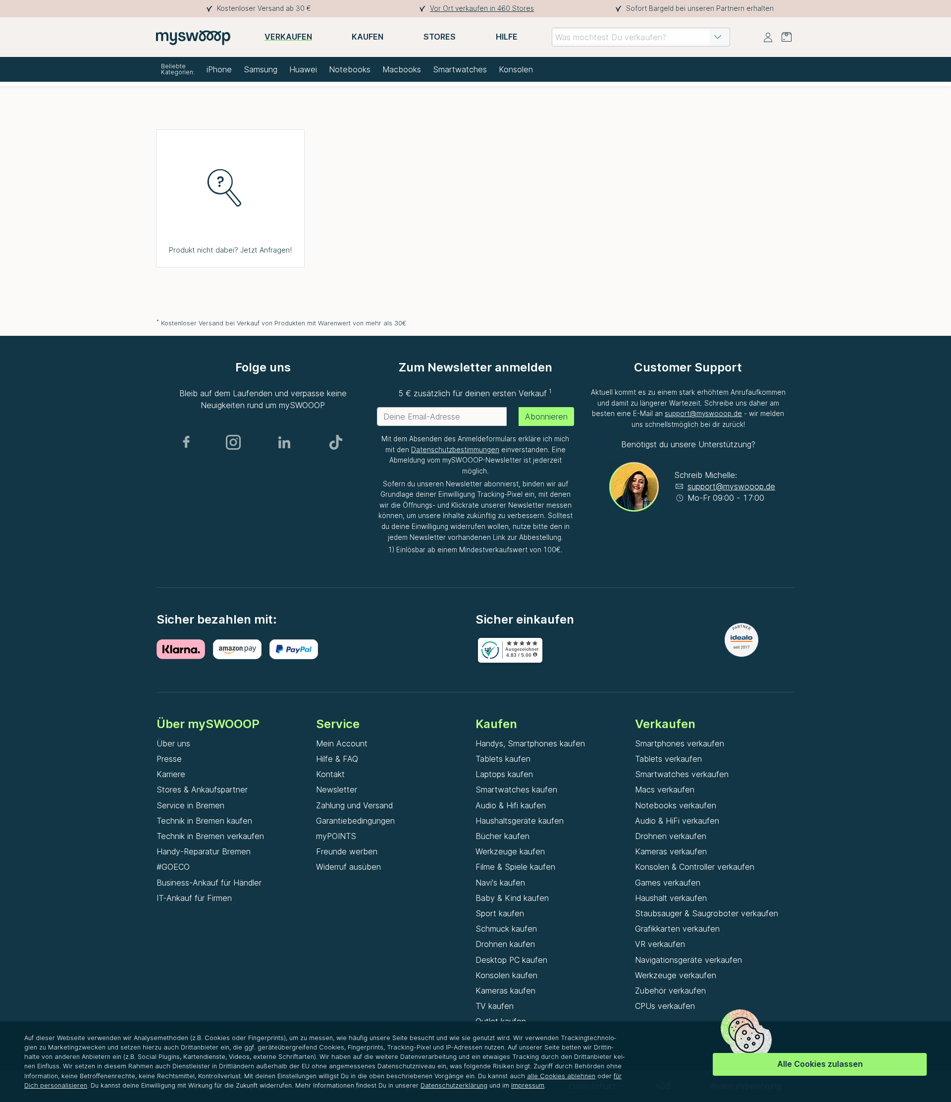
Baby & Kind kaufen (512, 898)
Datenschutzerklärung (454, 1085)
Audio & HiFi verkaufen (677, 821)
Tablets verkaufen (668, 759)
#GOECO (173, 867)
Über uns (173, 743)
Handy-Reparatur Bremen (204, 851)
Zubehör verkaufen (670, 991)
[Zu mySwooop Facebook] (186, 442)
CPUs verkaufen (665, 1006)
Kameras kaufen (505, 991)
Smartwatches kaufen (516, 789)
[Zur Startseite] (193, 37)
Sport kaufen (500, 913)
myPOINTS (336, 836)
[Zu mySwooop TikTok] (335, 442)
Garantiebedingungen (355, 821)
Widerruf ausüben (348, 867)
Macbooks (401, 69)
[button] (718, 37)
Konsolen (516, 69)
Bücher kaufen (502, 836)
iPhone (219, 69)
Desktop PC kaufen (511, 960)
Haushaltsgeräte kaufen (520, 821)
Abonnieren (546, 416)
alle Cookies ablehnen (561, 1076)
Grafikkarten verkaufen (677, 929)
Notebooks (349, 69)
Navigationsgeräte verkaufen (688, 960)
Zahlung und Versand (354, 805)
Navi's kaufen (500, 883)
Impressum (527, 1085)
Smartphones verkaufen (679, 743)
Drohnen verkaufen (670, 836)
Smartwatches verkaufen (682, 774)
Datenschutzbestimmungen (455, 450)
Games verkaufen (667, 883)
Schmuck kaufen (506, 929)
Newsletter (336, 789)
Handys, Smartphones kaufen (530, 743)
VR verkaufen (660, 944)
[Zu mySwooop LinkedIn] (284, 442)
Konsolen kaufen (506, 975)
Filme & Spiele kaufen (515, 867)
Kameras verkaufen (671, 851)
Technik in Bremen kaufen (204, 821)
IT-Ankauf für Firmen (194, 898)
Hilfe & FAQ (337, 759)
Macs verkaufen (664, 789)
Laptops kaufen (504, 774)
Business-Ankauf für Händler (209, 883)
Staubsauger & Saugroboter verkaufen (706, 913)
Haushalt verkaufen (671, 898)
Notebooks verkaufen (675, 805)
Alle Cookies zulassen (820, 1064)
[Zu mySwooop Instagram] (233, 442)
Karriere (171, 774)
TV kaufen (495, 1006)
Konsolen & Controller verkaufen (694, 867)
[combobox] (641, 37)
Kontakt (330, 774)
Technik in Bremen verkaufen (210, 836)
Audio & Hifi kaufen (511, 805)
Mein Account (342, 743)
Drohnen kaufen (505, 944)
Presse (169, 759)
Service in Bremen (190, 805)
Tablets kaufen (503, 759)
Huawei (303, 69)
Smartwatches (460, 69)
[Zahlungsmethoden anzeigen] (185, 649)
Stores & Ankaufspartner (202, 789)
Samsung (260, 69)
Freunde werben (346, 851)
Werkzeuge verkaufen (675, 975)
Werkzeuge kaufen (510, 851)
